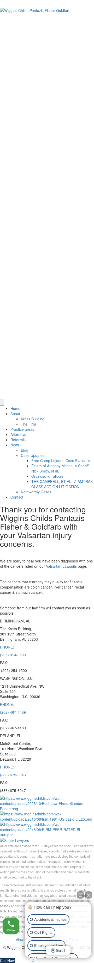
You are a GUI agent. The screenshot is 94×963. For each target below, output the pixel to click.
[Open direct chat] (80, 895)
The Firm (28, 424)
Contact (16, 497)
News (15, 444)
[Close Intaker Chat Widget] (88, 895)
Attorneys (18, 434)
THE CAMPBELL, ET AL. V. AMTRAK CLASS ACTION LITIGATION (62, 484)
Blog (24, 450)
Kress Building (32, 418)
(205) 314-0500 (13, 2)
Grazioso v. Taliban (47, 476)
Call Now (7, 960)
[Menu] (2, 402)
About (15, 413)
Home (15, 408)
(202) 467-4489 (13, 712)
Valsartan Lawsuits (61, 566)
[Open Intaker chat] (33, 960)
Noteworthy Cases (36, 491)
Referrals (18, 439)
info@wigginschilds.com (55, 2)
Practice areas (22, 429)
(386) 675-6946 (13, 774)
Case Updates (32, 455)
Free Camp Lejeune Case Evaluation (61, 460)
